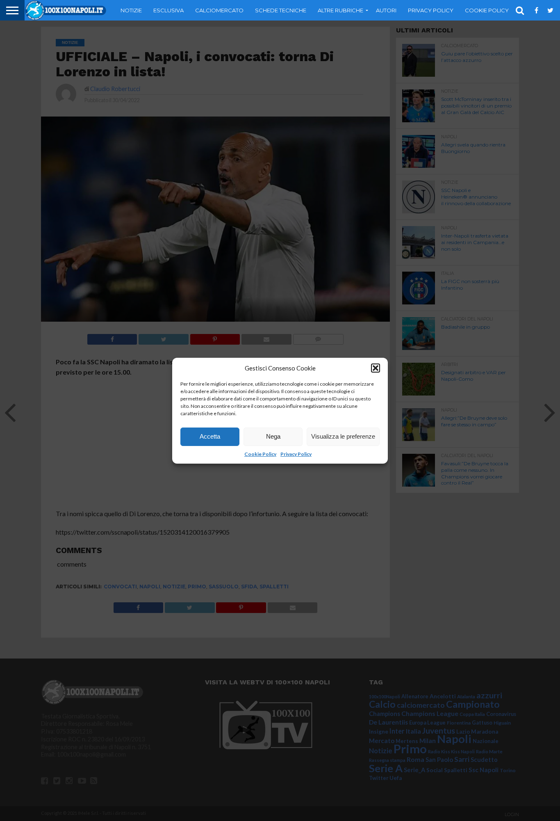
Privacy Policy (296, 454)
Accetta (210, 436)
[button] (375, 368)
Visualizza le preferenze (343, 436)
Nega (273, 436)
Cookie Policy (260, 454)
